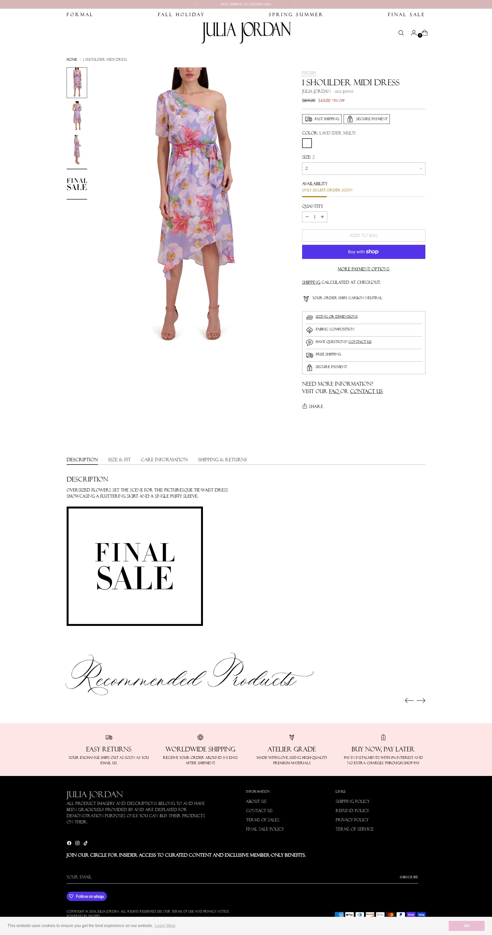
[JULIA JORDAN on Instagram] (78, 844)
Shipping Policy (353, 801)
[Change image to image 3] (77, 150)
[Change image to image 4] (77, 184)
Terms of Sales (262, 819)
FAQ (334, 391)
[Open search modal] (401, 33)
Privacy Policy (352, 819)
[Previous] (196, 4)
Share (316, 406)
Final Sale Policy (265, 829)
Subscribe (409, 877)
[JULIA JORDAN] (246, 33)
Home (72, 59)
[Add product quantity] (322, 217)
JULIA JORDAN (108, 911)
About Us (256, 801)
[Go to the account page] (412, 33)
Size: (308, 157)
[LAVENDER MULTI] (307, 143)
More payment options (363, 269)
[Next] (295, 4)
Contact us (360, 342)
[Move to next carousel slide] (421, 700)
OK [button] (466, 926)
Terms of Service (355, 829)
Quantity (312, 206)
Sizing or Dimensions (337, 316)
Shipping (311, 282)
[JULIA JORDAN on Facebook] (70, 844)
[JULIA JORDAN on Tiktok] (86, 844)
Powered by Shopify (83, 916)
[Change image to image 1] (77, 82)
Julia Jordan (316, 91)
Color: (328, 133)
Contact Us (259, 810)
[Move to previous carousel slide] (409, 700)
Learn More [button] (165, 925)
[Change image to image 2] (77, 116)
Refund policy (352, 810)
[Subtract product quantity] (307, 217)
